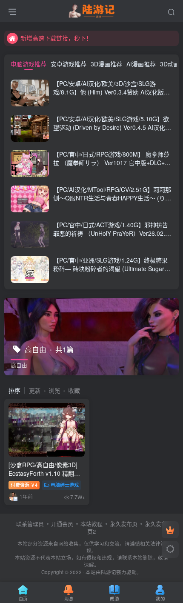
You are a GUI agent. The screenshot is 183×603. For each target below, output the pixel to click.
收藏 (74, 390)
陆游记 (108, 572)
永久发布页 (123, 524)
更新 (35, 390)
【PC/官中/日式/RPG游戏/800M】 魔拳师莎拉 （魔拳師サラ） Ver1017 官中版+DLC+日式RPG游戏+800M (112, 162)
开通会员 (62, 524)
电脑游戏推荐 (28, 64)
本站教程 (91, 524)
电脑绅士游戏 (65, 484)
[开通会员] (170, 529)
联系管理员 (30, 524)
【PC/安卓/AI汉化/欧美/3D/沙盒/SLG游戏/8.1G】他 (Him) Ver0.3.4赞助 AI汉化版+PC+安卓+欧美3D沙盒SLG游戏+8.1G (108, 91)
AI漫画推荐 (141, 64)
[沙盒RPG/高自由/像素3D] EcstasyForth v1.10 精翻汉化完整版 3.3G (44, 473)
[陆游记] (91, 9)
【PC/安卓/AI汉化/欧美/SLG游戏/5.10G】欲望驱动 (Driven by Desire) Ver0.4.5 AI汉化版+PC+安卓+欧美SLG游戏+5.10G (112, 127)
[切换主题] (170, 549)
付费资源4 (24, 484)
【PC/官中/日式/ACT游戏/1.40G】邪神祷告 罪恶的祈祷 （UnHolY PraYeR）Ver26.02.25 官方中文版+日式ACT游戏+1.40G (112, 233)
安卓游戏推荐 (68, 64)
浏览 (54, 390)
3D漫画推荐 (106, 64)
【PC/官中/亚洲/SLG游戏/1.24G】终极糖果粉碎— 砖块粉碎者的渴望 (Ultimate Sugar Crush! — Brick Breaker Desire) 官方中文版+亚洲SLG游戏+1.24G (111, 272)
